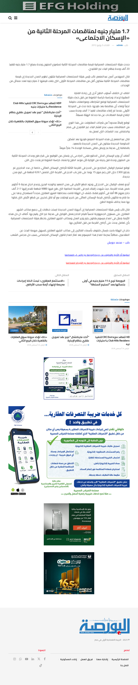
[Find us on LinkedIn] (32, 659)
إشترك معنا (102, 659)
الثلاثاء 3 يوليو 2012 (101, 45)
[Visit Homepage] (118, 17)
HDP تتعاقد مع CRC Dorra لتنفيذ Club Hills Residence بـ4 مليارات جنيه (37, 105)
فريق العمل (86, 659)
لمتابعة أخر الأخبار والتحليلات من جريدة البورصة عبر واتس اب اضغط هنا (97, 255)
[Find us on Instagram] (14, 659)
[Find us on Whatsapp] (20, 659)
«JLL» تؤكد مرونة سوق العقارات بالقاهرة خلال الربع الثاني (34, 123)
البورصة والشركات (59, 330)
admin (119, 45)
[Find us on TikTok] (40, 666)
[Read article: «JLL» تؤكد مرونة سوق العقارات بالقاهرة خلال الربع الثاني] (27, 320)
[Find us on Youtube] (26, 659)
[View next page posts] (32, 132)
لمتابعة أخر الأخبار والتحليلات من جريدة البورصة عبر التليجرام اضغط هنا (98, 263)
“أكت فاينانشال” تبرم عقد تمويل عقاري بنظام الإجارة (35, 114)
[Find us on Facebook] (44, 659)
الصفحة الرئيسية (120, 659)
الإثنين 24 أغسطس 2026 (120, 348)
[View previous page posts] (38, 132)
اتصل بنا (124, 665)
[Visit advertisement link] (69, 6)
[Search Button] (10, 18)
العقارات (98, 330)
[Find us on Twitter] (38, 659)
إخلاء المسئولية (68, 659)
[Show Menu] (15, 18)
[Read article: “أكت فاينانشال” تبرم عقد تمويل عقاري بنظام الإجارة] (69, 320)
